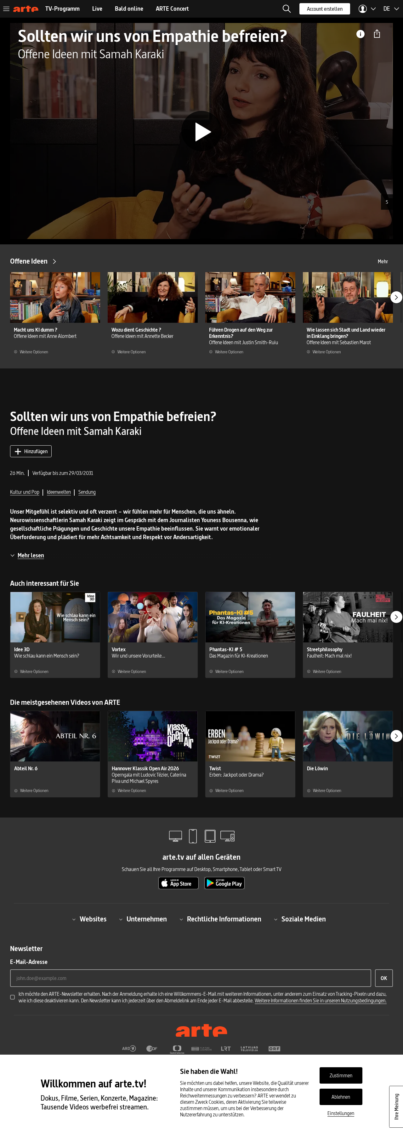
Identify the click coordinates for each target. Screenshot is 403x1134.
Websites (93, 919)
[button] (287, 9)
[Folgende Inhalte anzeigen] (396, 297)
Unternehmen (147, 919)
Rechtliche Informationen (224, 919)
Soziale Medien (303, 919)
